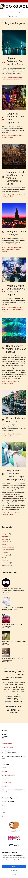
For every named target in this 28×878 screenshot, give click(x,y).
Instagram (4, 771)
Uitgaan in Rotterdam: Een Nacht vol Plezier (15, 61)
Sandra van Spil (12, 381)
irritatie (4, 682)
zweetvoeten (14, 712)
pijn (16, 684)
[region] (14, 864)
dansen (7, 677)
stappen (9, 689)
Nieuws (4, 552)
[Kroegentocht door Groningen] (14, 215)
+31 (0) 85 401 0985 (10, 12)
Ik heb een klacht (6, 782)
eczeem (5, 680)
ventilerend (6, 692)
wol (20, 706)
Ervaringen (5, 249)
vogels (21, 698)
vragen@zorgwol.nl (7, 743)
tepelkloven (16, 689)
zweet (19, 710)
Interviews (4, 544)
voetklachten (9, 696)
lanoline (10, 682)
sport (5, 689)
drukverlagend (16, 677)
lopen (16, 682)
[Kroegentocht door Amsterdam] (14, 402)
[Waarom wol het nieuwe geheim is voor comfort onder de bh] (6, 618)
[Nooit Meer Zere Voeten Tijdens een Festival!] (14, 330)
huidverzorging (22, 680)
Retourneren (5, 786)
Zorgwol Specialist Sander (15, 77)
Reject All (14, 874)
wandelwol (11, 706)
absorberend (8, 669)
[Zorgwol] (14, 6)
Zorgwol (11, 710)
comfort (20, 674)
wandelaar (8, 701)
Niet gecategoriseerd (7, 549)
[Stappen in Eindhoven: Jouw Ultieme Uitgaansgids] (14, 97)
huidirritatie (14, 680)
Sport (3, 557)
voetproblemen (18, 696)
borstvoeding (6, 674)
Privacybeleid (5, 779)
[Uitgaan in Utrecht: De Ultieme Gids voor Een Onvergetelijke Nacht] (14, 156)
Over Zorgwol (5, 555)
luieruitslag (22, 682)
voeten (11, 694)
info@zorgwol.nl (21, 12)
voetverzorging (11, 699)
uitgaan (22, 689)
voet (7, 694)
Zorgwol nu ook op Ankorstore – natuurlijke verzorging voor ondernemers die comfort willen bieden (13, 590)
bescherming (10, 672)
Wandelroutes (5, 251)
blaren (21, 672)
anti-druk (16, 669)
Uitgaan (11, 79)
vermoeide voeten (18, 692)
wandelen (18, 701)
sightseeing (21, 687)
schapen (21, 684)
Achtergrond (5, 309)
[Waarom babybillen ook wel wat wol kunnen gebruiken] (6, 635)
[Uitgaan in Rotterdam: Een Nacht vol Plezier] (14, 42)
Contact (4, 767)
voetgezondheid (18, 694)
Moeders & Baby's (7, 547)
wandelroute (9, 704)
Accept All (14, 866)
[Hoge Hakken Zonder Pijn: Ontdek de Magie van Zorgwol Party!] (14, 454)
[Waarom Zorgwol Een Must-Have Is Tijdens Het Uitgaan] (14, 269)
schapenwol (10, 687)
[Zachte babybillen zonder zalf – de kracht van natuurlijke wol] (6, 652)
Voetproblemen (18, 79)
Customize (14, 870)
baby (21, 669)
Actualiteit (4, 536)
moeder (6, 684)
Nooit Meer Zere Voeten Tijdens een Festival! (16, 349)
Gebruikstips (5, 79)
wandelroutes (19, 704)
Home (3, 19)
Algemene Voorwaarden (8, 775)
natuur (11, 684)
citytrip (13, 674)
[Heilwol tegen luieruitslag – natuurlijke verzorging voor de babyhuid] (6, 601)
